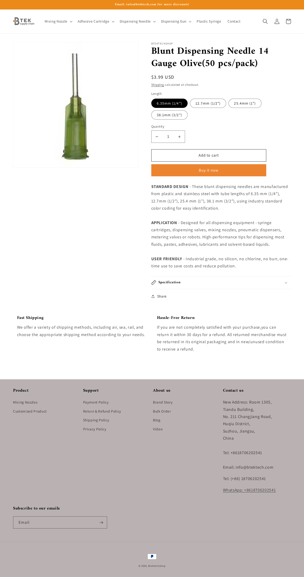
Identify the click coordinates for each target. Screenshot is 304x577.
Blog (157, 420)
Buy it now (208, 170)
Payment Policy (96, 402)
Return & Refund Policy (102, 411)
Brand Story (162, 402)
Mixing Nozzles (25, 402)
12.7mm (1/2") (208, 103)
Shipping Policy (96, 420)
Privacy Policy (94, 429)
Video (157, 429)
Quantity (158, 126)
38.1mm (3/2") (169, 114)
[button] (58, 21)
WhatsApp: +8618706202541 (249, 490)
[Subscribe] (101, 522)
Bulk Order (162, 411)
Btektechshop (156, 565)
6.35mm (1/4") (169, 103)
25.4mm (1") (245, 103)
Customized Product (30, 411)
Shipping (157, 85)
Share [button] (162, 296)
